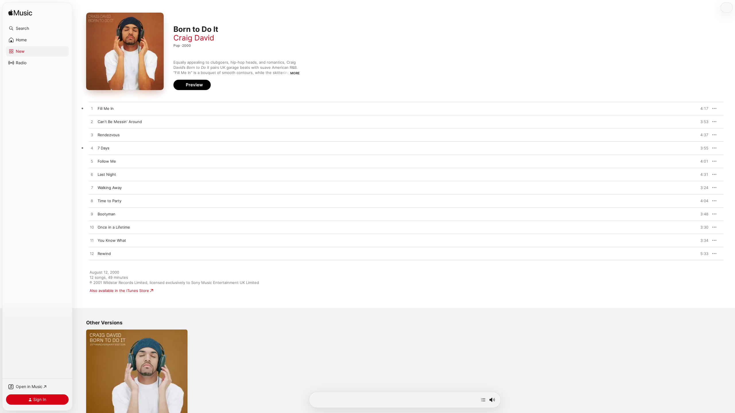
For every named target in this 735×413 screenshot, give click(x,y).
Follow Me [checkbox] (107, 161)
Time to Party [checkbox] (109, 200)
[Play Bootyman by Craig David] (92, 214)
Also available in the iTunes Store (119, 290)
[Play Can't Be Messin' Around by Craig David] (92, 121)
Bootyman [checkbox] (106, 214)
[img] (20, 13)
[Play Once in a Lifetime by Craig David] (92, 227)
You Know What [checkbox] (112, 240)
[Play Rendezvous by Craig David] (92, 135)
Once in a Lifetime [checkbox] (114, 227)
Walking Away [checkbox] (110, 187)
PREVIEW (702, 108)
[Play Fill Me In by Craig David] (92, 108)
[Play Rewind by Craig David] (92, 253)
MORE (295, 73)
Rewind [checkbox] (104, 253)
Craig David (193, 37)
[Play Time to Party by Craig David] (92, 201)
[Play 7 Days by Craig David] (92, 148)
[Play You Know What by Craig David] (92, 240)
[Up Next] (483, 400)
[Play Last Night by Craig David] (92, 174)
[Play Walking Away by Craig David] (92, 187)
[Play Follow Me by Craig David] (92, 161)
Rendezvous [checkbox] (109, 135)
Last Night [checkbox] (107, 174)
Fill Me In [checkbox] (106, 108)
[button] (37, 28)
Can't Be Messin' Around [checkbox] (120, 121)
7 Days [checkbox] (103, 148)
